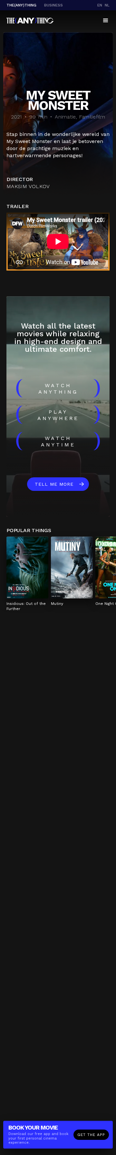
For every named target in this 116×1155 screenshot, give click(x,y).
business (53, 5)
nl (107, 5)
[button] (105, 20)
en (99, 5)
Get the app (91, 1134)
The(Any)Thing (21, 5)
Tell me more (54, 484)
